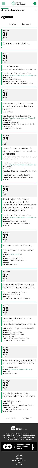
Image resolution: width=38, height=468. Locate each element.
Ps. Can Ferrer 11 (15, 254)
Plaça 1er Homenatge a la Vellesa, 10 (22, 75)
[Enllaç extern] (19, 446)
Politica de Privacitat (19, 460)
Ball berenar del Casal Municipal (18, 245)
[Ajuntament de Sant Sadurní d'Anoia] (19, 4)
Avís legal (19, 458)
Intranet (19, 464)
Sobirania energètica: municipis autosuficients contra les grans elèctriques (18, 106)
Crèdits (19, 462)
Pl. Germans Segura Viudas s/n (20, 369)
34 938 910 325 (12, 437)
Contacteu (19, 455)
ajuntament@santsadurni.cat (21, 439)
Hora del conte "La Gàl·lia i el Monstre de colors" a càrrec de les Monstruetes (19, 151)
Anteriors (12, 24)
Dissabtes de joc (11, 66)
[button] (3, 4)
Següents (25, 24)
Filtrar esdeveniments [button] (12, 10)
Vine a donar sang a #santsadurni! (19, 360)
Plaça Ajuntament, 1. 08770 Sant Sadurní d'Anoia (18, 435)
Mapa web (19, 457)
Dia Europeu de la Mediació (16, 44)
